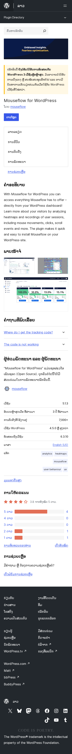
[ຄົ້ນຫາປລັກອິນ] (44, 31)
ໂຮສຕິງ (8, 611)
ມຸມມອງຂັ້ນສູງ (13, 480)
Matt (9, 671)
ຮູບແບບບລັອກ (47, 618)
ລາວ (15, 701)
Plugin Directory (14, 17)
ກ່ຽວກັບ (9, 598)
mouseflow (18, 107)
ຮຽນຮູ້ (8, 631)
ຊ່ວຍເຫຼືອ (10, 638)
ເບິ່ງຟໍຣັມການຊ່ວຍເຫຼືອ (18, 574)
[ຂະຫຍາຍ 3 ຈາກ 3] (63, 282)
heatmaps (61, 453)
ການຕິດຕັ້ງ (14, 152)
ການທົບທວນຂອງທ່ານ (17, 545)
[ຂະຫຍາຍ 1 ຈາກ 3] (29, 263)
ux (65, 469)
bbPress (11, 677)
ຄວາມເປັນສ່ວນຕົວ (15, 618)
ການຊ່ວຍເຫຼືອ (16, 172)
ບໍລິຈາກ (44, 644)
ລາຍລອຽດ (15, 132)
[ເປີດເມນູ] (66, 6)
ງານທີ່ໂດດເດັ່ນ (47, 598)
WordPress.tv (15, 651)
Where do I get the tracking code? (28, 332)
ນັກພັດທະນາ (12, 644)
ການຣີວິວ (14, 142)
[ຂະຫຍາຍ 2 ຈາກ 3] (63, 263)
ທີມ (40, 605)
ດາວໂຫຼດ (11, 117)
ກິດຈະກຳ (44, 638)
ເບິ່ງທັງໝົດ (61, 545)
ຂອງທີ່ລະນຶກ (47, 651)
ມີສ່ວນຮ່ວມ (45, 631)
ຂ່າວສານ (10, 605)
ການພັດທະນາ (17, 162)
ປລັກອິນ (43, 611)
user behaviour (52, 469)
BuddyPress (14, 684)
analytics (47, 453)
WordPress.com (17, 664)
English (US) (60, 444)
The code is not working (21, 344)
